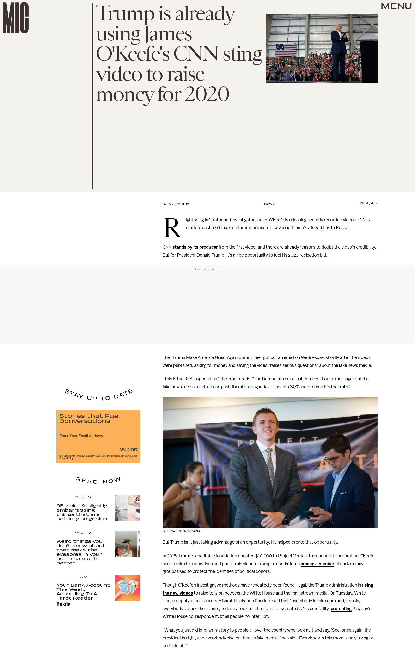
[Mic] (16, 17)
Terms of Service (124, 456)
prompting (341, 608)
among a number (317, 563)
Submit (129, 448)
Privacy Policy (66, 458)
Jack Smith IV (178, 204)
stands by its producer (195, 247)
